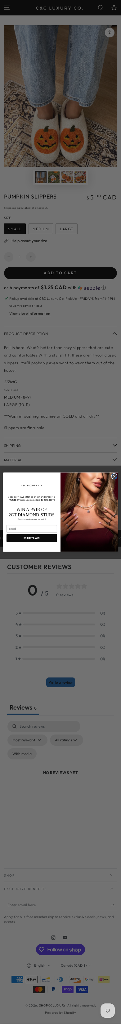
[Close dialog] (114, 476)
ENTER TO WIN (32, 537)
